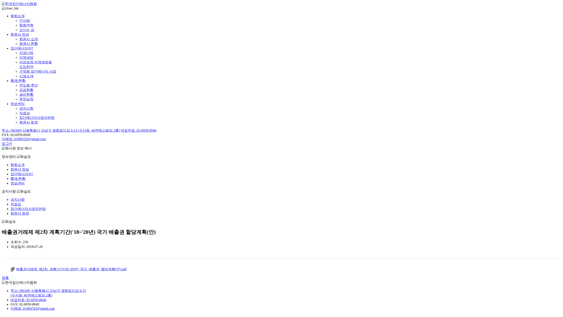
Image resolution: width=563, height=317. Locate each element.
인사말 (24, 20)
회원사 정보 (20, 34)
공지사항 (26, 108)
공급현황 (26, 90)
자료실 (24, 113)
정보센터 (18, 104)
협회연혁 (26, 25)
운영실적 (26, 99)
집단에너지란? (22, 48)
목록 (5, 278)
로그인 (7, 144)
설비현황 (26, 94)
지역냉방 (26, 57)
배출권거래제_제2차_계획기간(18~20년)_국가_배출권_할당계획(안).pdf (71, 269)
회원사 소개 (28, 39)
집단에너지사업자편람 (37, 118)
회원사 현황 (28, 44)
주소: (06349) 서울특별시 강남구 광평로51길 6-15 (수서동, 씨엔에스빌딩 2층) (61, 130)
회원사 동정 (28, 122)
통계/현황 (18, 81)
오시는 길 (26, 30)
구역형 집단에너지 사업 (37, 71)
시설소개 (26, 76)
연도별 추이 (28, 85)
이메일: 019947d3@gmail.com (24, 139)
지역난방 (26, 53)
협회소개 (18, 16)
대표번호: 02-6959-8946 (138, 130)
